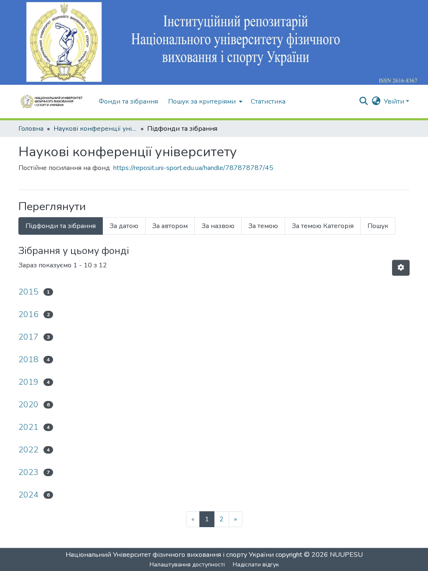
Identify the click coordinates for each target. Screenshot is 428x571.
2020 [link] (28, 404)
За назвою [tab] (217, 226)
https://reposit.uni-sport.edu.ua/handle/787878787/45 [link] (193, 168)
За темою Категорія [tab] (323, 226)
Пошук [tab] (377, 226)
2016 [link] (28, 314)
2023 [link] (28, 472)
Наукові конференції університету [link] (95, 128)
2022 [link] (28, 449)
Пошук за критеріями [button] (202, 101)
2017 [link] (28, 337)
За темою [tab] (263, 226)
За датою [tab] (124, 226)
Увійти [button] (395, 101)
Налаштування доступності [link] (187, 564)
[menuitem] (204, 101)
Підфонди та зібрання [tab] (60, 226)
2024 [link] (28, 494)
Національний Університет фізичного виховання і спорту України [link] (170, 554)
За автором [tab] (170, 226)
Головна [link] (30, 128)
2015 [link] (28, 291)
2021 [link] (28, 427)
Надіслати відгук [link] (256, 564)
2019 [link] (28, 382)
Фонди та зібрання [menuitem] (128, 101)
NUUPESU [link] (346, 554)
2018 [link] (28, 359)
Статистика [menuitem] (268, 101)
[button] (54, 101)
